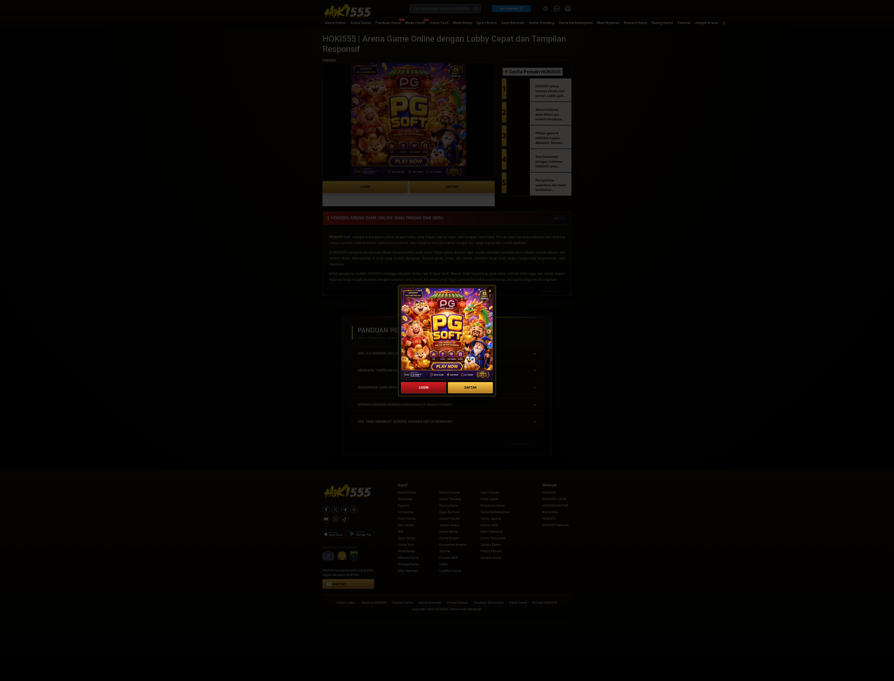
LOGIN (424, 387)
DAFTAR (470, 387)
